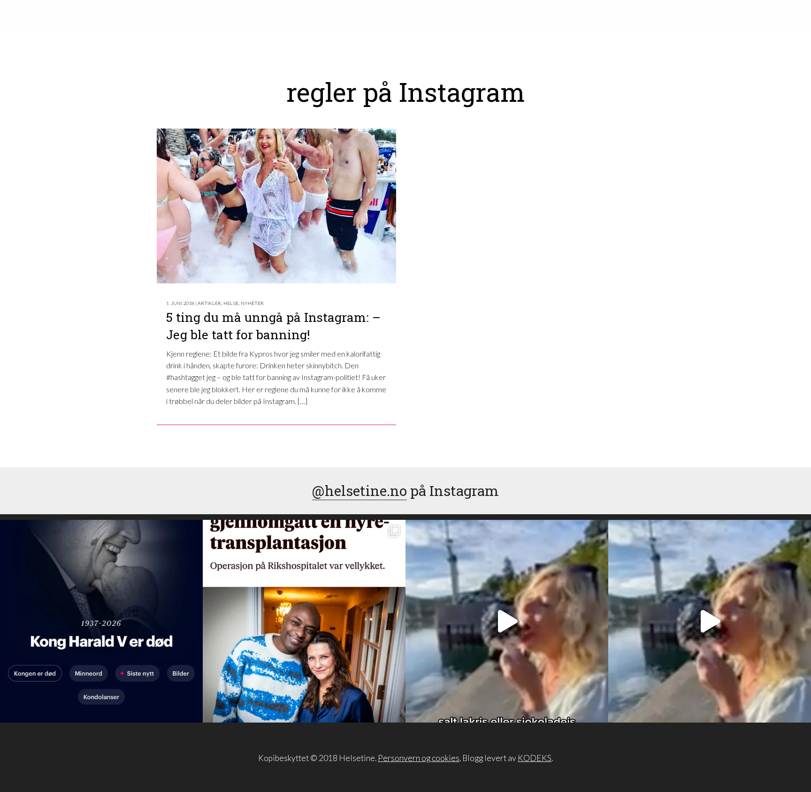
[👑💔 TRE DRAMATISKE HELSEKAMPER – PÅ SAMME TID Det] (304, 621)
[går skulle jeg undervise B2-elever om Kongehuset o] (101, 621)
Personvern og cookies (418, 758)
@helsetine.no (359, 490)
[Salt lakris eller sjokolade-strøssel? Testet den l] (507, 621)
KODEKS (534, 758)
